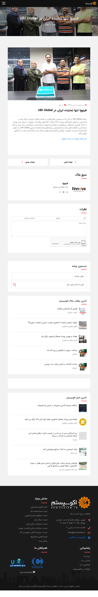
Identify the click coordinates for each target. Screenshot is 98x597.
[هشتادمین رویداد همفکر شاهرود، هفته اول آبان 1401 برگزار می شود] (83, 421)
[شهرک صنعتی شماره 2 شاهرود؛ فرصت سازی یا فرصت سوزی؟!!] (83, 325)
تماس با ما (85, 560)
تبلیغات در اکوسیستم (82, 569)
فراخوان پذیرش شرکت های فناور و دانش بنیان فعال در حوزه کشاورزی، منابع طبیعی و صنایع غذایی (53, 464)
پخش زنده (43, 541)
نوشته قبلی (68, 162)
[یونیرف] (18, 562)
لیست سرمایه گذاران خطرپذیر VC (33, 532)
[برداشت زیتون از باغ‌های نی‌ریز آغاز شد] (83, 352)
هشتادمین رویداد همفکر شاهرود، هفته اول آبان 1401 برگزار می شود (51, 419)
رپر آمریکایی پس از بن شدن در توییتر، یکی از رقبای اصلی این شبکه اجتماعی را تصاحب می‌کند (53, 434)
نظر (61, 105)
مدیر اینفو (74, 453)
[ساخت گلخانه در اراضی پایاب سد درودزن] (83, 366)
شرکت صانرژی (72, 312)
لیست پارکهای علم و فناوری (36, 515)
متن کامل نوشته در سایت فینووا (74, 138)
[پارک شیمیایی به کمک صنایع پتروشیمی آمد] (83, 451)
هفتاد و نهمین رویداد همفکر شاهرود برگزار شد (59, 336)
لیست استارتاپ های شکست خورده (33, 528)
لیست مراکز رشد (40, 519)
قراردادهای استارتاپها (39, 536)
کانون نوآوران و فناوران (69, 326)
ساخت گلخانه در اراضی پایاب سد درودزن (61, 364)
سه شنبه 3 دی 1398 (76, 105)
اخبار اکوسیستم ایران (39, 507)
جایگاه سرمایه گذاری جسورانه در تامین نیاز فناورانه (57, 405)
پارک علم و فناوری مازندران (68, 469)
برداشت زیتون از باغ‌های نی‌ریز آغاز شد (62, 350)
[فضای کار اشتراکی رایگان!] (83, 311)
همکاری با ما (85, 564)
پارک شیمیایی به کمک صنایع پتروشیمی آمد (60, 449)
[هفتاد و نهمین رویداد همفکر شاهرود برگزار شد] (83, 338)
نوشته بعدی (30, 162)
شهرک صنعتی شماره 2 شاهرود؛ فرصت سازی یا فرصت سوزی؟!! (52, 322)
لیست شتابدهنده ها (39, 511)
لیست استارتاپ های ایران (36, 524)
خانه (54, 24)
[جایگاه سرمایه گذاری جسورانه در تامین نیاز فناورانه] (83, 407)
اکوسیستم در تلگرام (77, 537)
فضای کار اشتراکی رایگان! (67, 308)
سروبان (74, 354)
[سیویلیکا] (37, 562)
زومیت (75, 439)
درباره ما (87, 556)
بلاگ (47, 24)
